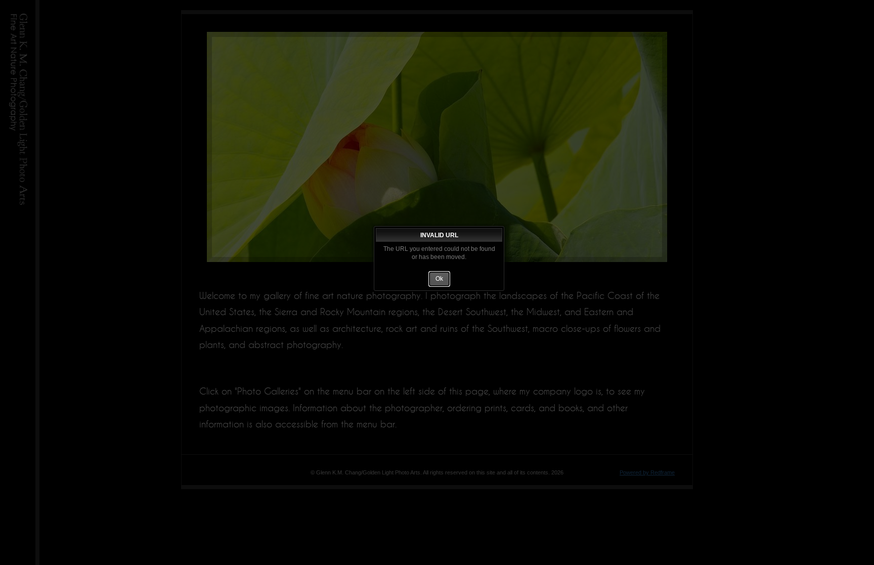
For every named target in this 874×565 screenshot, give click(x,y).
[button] (439, 279)
